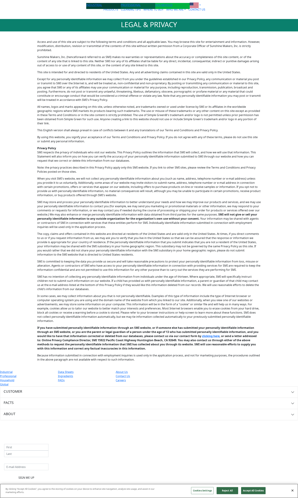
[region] (149, 491)
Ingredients (65, 376)
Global (4, 384)
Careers (121, 380)
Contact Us (123, 376)
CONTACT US (196, 9)
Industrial (6, 372)
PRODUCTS (110, 9)
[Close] (292, 490)
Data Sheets (66, 372)
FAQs (61, 380)
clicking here (211, 336)
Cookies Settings (202, 490)
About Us (122, 372)
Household (7, 380)
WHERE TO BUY (153, 9)
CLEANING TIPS (131, 9)
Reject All (227, 490)
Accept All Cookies (253, 490)
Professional (8, 376)
